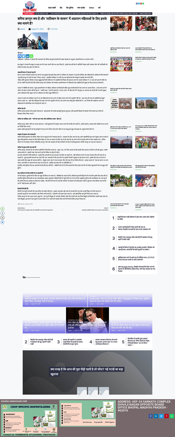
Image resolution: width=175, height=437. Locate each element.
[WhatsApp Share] (2, 209)
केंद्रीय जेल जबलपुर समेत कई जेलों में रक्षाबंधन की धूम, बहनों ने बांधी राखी (115, 13)
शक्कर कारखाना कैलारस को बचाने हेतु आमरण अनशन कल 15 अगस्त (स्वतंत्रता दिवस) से (74, 342)
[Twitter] (23, 56)
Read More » (113, 52)
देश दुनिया (69, 7)
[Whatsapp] (31, 56)
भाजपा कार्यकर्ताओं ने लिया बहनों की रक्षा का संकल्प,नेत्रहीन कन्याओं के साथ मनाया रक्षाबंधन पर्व (70, 13)
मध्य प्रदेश (81, 7)
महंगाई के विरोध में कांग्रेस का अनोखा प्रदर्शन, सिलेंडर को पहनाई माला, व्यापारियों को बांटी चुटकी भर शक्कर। (136, 248)
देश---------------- (31, 277)
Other (91, 7)
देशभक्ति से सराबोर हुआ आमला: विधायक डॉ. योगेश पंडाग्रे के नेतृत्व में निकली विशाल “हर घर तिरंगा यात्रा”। (106, 341)
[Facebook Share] (2, 213)
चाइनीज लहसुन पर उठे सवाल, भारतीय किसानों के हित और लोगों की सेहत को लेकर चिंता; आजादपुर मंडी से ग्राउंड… (55, 299)
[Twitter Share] (2, 218)
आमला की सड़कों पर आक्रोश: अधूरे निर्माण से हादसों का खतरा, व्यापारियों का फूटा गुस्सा (41, 342)
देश (61, 7)
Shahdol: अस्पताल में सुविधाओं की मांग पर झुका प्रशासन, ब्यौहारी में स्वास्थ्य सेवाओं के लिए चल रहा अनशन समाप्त (145, 206)
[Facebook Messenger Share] (2, 222)
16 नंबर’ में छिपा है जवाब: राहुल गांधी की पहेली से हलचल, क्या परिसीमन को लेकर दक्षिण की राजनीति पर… (44, 325)
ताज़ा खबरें (52, 7)
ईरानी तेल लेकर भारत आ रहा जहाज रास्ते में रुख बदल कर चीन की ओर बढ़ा (130, 326)
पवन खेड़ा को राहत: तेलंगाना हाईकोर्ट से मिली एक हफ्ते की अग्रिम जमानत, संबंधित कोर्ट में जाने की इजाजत (87, 325)
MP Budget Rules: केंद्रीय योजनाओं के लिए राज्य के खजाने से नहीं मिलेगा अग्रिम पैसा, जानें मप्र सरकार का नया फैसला (146, 127)
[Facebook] (19, 56)
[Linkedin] (27, 56)
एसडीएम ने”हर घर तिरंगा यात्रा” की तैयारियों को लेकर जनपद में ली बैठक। (139, 342)
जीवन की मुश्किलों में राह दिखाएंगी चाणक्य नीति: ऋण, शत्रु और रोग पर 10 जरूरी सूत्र (88, 371)
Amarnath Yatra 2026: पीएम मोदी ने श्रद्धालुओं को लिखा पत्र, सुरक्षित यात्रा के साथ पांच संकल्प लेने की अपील (119, 299)
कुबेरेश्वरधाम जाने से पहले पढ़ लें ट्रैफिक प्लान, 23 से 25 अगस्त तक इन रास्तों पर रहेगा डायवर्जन (136, 258)
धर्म (99, 7)
